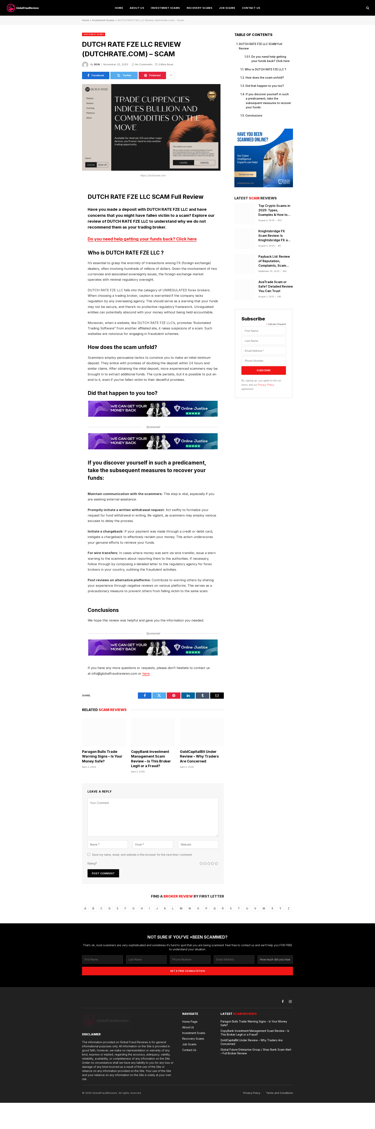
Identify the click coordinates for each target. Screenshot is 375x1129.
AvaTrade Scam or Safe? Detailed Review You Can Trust (275, 286)
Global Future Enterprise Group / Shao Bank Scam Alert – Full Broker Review (256, 1051)
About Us (137, 7)
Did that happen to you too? (265, 85)
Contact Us (251, 7)
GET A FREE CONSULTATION (187, 970)
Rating (92, 863)
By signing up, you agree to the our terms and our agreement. (261, 384)
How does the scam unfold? (265, 77)
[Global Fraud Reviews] (23, 8)
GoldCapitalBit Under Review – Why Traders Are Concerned (199, 756)
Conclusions (253, 115)
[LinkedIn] (68, 217)
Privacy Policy (266, 385)
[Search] (367, 8)
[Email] (68, 237)
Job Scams (227, 7)
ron (97, 64)
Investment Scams (165, 7)
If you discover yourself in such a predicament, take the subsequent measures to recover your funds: (268, 100)
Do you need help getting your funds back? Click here (142, 238)
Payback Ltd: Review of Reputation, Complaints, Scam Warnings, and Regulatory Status (274, 261)
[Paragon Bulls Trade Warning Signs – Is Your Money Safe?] (104, 732)
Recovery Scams (199, 7)
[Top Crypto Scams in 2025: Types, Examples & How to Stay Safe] (244, 213)
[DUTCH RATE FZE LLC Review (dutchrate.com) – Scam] (151, 169)
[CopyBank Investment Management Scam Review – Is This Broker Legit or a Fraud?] (153, 732)
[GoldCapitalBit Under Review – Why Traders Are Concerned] (202, 732)
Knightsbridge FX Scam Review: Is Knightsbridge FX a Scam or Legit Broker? (275, 235)
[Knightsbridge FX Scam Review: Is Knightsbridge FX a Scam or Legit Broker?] (244, 239)
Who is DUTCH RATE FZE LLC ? (265, 69)
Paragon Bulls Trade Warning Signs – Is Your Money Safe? (102, 756)
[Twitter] (68, 207)
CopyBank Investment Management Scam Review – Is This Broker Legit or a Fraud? (151, 759)
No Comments (144, 64)
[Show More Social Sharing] (171, 75)
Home (119, 7)
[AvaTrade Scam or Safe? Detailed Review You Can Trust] (244, 289)
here (146, 673)
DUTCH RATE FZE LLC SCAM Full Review (260, 46)
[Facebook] (68, 197)
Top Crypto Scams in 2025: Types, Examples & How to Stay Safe (274, 210)
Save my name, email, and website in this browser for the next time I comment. (142, 854)
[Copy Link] (68, 247)
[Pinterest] (68, 227)
